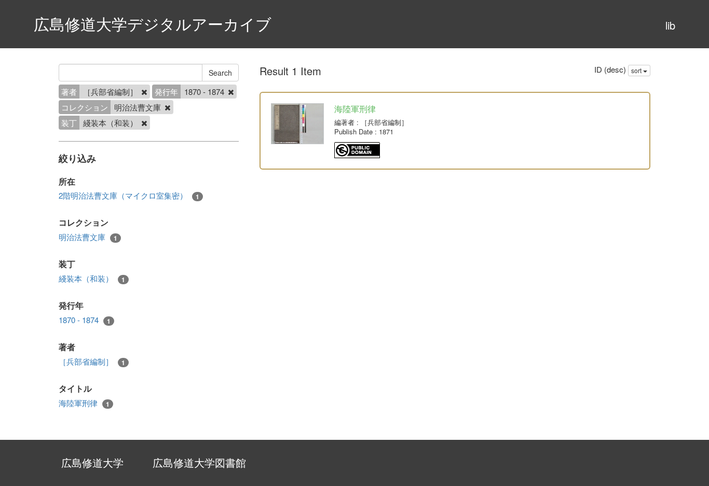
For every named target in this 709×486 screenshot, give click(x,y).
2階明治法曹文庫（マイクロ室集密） (129, 195)
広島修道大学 (92, 462)
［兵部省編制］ (92, 361)
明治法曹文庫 (88, 237)
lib (670, 25)
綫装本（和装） (92, 278)
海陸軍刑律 (84, 403)
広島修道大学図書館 (199, 462)
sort (637, 70)
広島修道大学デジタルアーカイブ (152, 23)
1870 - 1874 (85, 320)
